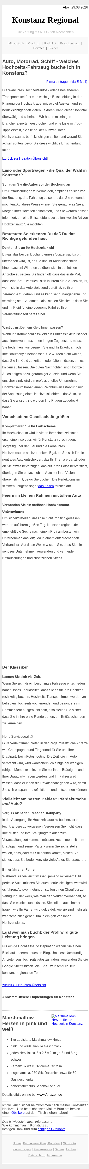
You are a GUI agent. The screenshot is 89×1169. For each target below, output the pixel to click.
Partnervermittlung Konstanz (41, 1143)
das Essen (46, 486)
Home (17, 1143)
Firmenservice (43, 1149)
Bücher (53, 48)
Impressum (54, 1155)
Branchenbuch (69, 43)
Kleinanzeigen (22, 1149)
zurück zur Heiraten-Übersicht (25, 158)
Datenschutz (36, 1155)
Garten (59, 1149)
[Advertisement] (44, 613)
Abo (66, 7)
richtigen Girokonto (51, 1129)
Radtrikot (50, 43)
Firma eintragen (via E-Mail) (66, 81)
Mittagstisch (16, 43)
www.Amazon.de (49, 1094)
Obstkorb (34, 43)
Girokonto (69, 1143)
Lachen (71, 1149)
